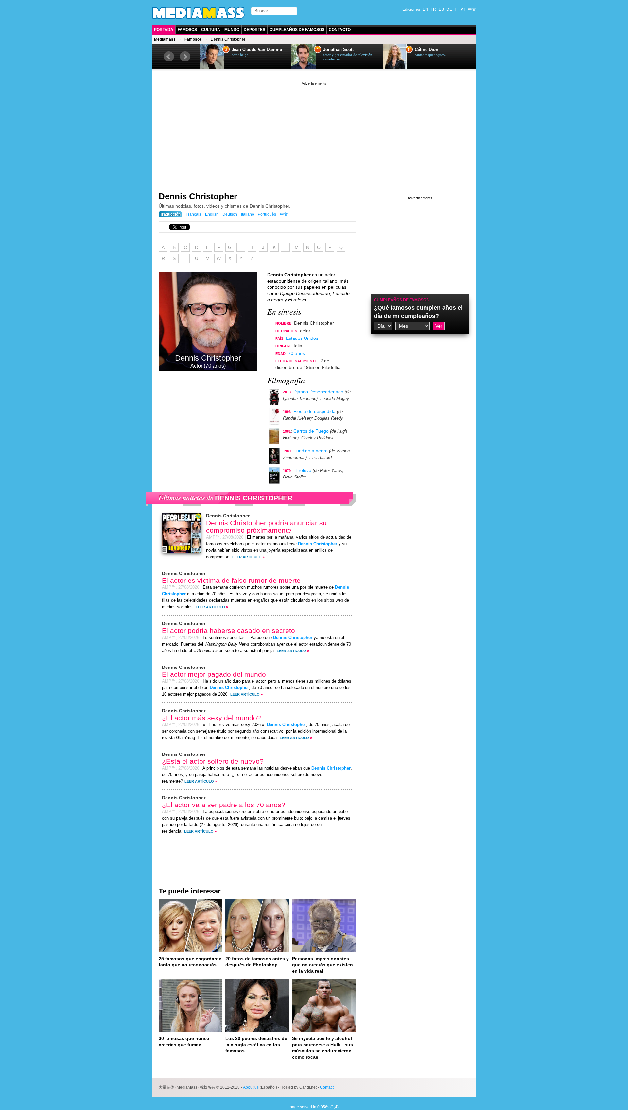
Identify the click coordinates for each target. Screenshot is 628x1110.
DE (449, 9)
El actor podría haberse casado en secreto (228, 630)
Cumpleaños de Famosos (297, 29)
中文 (472, 9)
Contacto (340, 29)
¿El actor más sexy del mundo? (211, 717)
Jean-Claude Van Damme (257, 49)
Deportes (254, 29)
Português (267, 214)
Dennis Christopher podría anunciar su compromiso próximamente (266, 526)
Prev (169, 56)
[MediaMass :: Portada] (198, 13)
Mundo (231, 29)
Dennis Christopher (198, 196)
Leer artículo (247, 557)
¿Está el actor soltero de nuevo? (213, 761)
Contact (327, 1087)
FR (433, 9)
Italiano (247, 214)
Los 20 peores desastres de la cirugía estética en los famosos (256, 1044)
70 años (296, 353)
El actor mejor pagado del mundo (214, 674)
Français (193, 214)
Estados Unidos (302, 338)
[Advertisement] (314, 132)
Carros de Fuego (311, 431)
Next (185, 56)
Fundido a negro (310, 450)
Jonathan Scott (338, 49)
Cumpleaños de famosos (401, 300)
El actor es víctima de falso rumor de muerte (231, 580)
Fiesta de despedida (314, 411)
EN (425, 9)
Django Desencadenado (318, 391)
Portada (163, 29)
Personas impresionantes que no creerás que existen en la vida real (322, 965)
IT (456, 9)
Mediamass (165, 39)
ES (441, 9)
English (211, 214)
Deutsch (229, 214)
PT (463, 9)
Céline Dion (426, 49)
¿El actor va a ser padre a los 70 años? (223, 804)
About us (251, 1087)
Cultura (210, 29)
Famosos (187, 29)
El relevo (302, 470)
